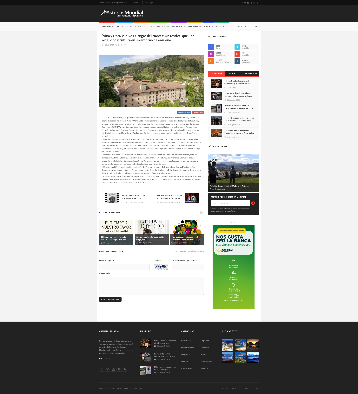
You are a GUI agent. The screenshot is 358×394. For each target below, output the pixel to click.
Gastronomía (206, 361)
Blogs (207, 27)
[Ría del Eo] (240, 357)
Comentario (104, 273)
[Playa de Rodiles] (240, 345)
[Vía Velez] (227, 357)
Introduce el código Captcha (184, 260)
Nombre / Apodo (106, 260)
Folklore (204, 368)
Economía (177, 27)
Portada (106, 27)
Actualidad (123, 27)
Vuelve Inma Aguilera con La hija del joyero (150, 238)
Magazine (193, 27)
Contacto (136, 3)
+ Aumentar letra (184, 112)
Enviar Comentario (111, 299)
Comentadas (250, 73)
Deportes (140, 27)
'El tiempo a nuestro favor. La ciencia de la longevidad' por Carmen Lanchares (113, 240)
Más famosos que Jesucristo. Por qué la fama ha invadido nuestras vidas (185, 240)
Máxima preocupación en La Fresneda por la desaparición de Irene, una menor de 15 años (238, 108)
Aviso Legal (149, 3)
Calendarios (186, 368)
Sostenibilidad (158, 27)
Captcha (157, 260)
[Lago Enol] (253, 345)
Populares (216, 73)
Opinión (220, 27)
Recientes (234, 73)
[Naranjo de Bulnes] (227, 345)
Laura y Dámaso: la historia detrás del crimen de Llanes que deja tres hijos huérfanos (239, 121)
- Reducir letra (198, 112)
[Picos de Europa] (253, 357)
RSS (246, 388)
